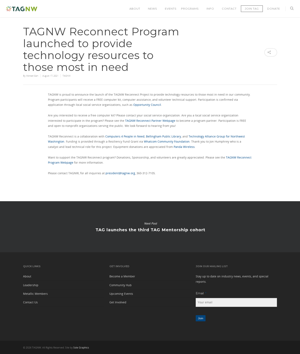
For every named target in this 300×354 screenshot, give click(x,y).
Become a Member (122, 276)
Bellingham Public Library (163, 136)
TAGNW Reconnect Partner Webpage (150, 121)
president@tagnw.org (120, 173)
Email (201, 293)
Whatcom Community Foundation (167, 141)
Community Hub (120, 285)
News (152, 8)
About (134, 8)
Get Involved (117, 302)
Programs (190, 8)
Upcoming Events (121, 294)
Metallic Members (35, 294)
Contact (229, 8)
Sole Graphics (81, 347)
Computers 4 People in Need (124, 136)
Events (171, 8)
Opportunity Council (147, 105)
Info (210, 8)
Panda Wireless (184, 147)
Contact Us (30, 302)
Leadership (30, 285)
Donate (273, 8)
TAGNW (67, 75)
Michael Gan (32, 75)
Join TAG (252, 8)
